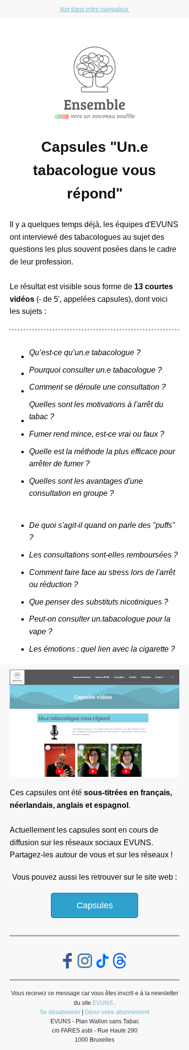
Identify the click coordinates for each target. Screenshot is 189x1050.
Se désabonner (60, 1012)
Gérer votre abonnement (117, 1012)
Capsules (95, 905)
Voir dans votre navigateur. (94, 9)
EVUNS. (103, 1003)
